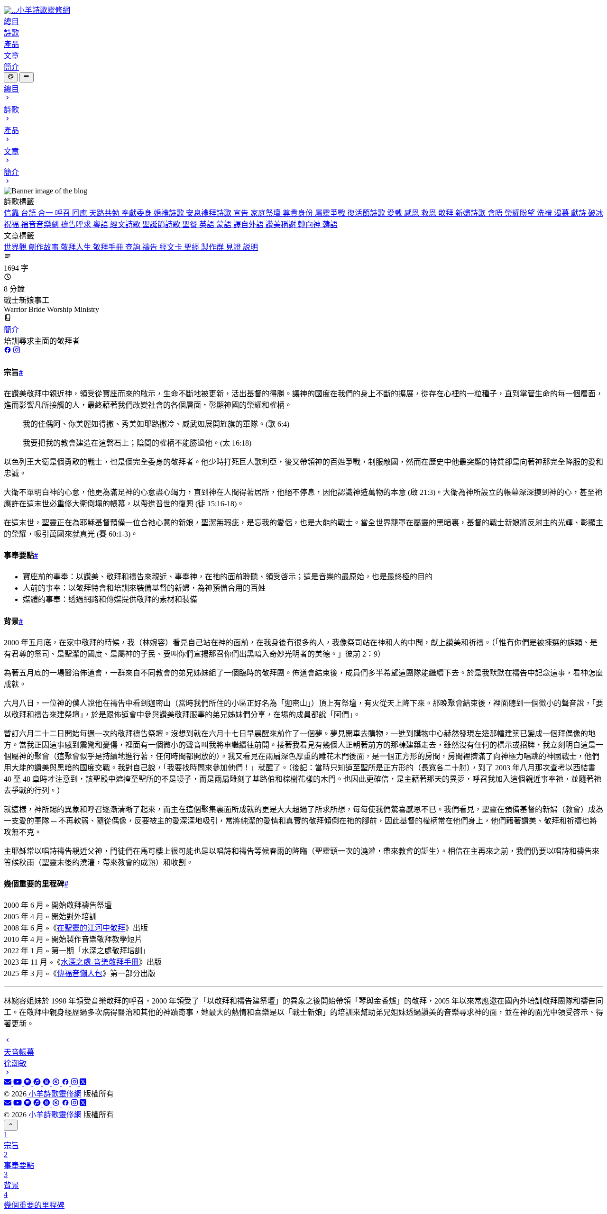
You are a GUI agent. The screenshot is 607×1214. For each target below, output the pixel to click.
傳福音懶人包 (79, 973)
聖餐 (190, 224)
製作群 (213, 247)
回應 (80, 213)
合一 (46, 213)
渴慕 (562, 213)
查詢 (133, 247)
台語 (29, 213)
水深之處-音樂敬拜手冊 (100, 962)
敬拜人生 (77, 247)
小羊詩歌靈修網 (54, 1094)
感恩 (412, 213)
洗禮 (545, 213)
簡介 (11, 330)
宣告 (241, 213)
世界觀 (16, 247)
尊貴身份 (299, 213)
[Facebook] (66, 1083)
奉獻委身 (137, 213)
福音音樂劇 (41, 224)
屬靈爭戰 (331, 213)
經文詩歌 (126, 224)
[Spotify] (28, 1083)
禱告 (150, 247)
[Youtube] (18, 1083)
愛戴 (395, 213)
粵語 (101, 224)
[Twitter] (83, 1083)
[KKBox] (57, 1083)
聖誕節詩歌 (162, 224)
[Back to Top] (11, 1125)
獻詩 (579, 213)
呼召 (63, 213)
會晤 (496, 213)
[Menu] (26, 77)
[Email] (8, 1083)
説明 (250, 247)
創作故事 (44, 247)
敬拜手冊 (109, 247)
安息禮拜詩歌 (209, 213)
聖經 (192, 247)
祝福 (12, 224)
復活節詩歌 (367, 213)
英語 (207, 224)
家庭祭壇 (266, 213)
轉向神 (310, 224)
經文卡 (171, 247)
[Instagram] (75, 1083)
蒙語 (224, 224)
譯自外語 (249, 224)
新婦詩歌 (471, 213)
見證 (234, 247)
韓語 (330, 224)
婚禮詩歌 (170, 213)
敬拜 (446, 213)
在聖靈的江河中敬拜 (91, 928)
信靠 (12, 213)
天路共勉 (105, 213)
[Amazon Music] (47, 1083)
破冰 (595, 213)
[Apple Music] (38, 1083)
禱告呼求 (77, 224)
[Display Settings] (11, 77)
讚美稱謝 (282, 224)
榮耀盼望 (521, 213)
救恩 (429, 213)
